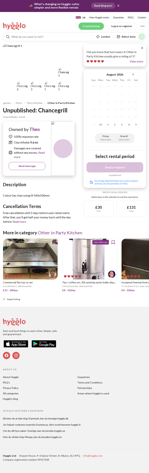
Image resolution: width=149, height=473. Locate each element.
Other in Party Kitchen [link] (60, 232)
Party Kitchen (35, 102)
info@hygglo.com (92, 455)
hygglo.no (56, 436)
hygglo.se (59, 430)
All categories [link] (11, 393)
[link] (14, 26)
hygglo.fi (75, 424)
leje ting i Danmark (28, 418)
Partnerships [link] (84, 387)
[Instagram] (16, 355)
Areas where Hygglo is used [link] (93, 393)
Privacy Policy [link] (10, 387)
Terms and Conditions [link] (89, 382)
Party (19, 102)
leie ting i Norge (24, 436)
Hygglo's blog (10, 398)
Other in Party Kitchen (61, 102)
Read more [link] (19, 221)
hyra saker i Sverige (25, 430)
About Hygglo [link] (11, 377)
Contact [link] (142, 17)
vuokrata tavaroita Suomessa (31, 424)
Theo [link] (34, 129)
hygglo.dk (62, 418)
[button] (118, 5)
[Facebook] (6, 355)
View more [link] (136, 61)
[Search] (141, 36)
